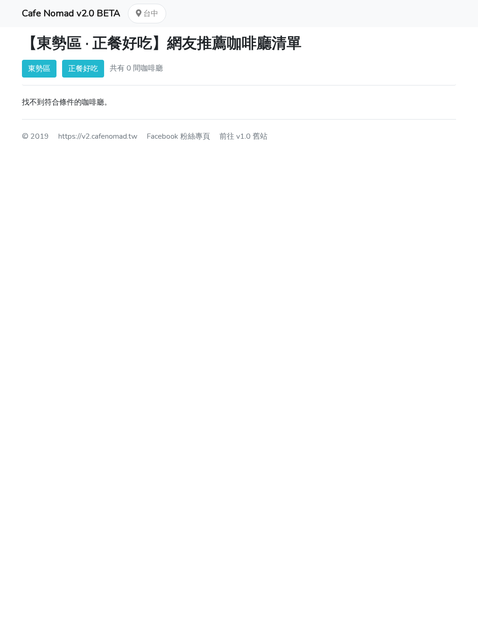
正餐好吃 (83, 69)
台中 (149, 13)
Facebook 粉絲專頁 (178, 136)
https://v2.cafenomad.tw (97, 136)
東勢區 (39, 69)
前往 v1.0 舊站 (243, 136)
